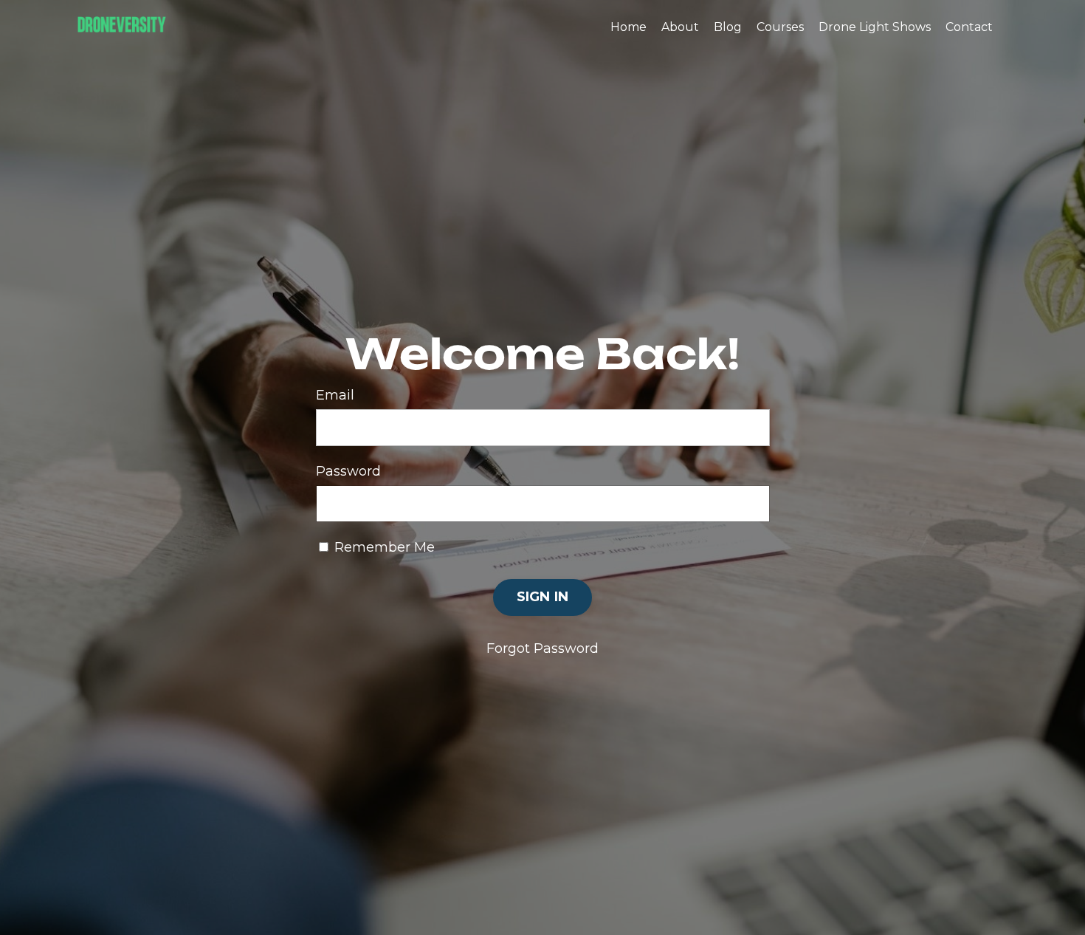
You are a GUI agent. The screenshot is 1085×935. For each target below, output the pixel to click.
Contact (969, 27)
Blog (728, 27)
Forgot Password (542, 648)
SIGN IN (543, 597)
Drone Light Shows (875, 27)
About (680, 27)
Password (348, 471)
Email (335, 395)
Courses (780, 27)
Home (628, 27)
